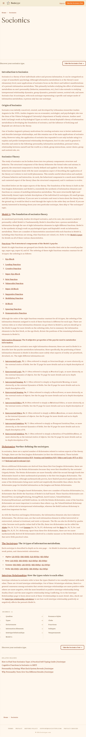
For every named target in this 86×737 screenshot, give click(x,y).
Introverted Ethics (13, 402)
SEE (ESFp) (36, 565)
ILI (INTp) (46, 565)
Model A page (76, 234)
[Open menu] (3, 3)
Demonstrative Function (16, 313)
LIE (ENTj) (26, 565)
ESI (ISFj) (17, 565)
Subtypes (52, 628)
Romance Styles (54, 616)
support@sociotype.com (51, 728)
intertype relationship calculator (19, 599)
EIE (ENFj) (23, 560)
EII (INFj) (15, 569)
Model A (6, 214)
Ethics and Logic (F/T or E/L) (70, 457)
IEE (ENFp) (34, 569)
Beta (62, 527)
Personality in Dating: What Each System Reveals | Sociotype (27, 668)
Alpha (4, 527)
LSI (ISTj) (14, 560)
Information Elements (11, 340)
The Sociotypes (9, 543)
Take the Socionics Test (75, 3)
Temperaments (54, 633)
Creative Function (13, 268)
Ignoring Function (13, 309)
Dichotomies (8, 446)
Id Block (9, 303)
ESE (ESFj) (24, 556)
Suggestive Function (14, 294)
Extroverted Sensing (14, 392)
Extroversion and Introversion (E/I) (17, 457)
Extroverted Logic (13, 371)
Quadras (9, 616)
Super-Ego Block (12, 274)
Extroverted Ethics (13, 413)
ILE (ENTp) (34, 556)
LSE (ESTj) (24, 569)
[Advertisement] (43, 42)
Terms (10, 728)
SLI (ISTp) (44, 569)
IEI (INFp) (43, 560)
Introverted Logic (13, 361)
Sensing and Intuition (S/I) (45, 457)
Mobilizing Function (14, 298)
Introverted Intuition (14, 423)
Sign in (62, 3)
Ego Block (9, 259)
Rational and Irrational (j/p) (17, 461)
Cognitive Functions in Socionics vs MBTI (19, 665)
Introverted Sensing (14, 382)
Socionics (12, 12)
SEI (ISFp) (44, 556)
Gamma (27, 527)
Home (4, 12)
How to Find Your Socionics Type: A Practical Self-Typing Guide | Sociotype (34, 661)
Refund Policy (31, 728)
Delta (4, 530)
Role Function (11, 279)
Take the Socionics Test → (74, 63)
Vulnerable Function (14, 283)
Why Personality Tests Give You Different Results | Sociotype (27, 672)
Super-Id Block (11, 289)
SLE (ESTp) (33, 560)
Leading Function (13, 264)
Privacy (19, 728)
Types (8, 620)
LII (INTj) (16, 556)
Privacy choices (71, 728)
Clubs (50, 620)
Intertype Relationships (14, 575)
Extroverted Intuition (14, 433)
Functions (6, 243)
